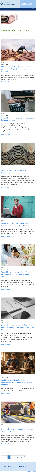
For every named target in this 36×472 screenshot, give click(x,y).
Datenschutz (23, 466)
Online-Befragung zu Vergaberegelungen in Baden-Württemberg (17, 119)
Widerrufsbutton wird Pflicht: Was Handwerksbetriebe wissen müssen (15, 224)
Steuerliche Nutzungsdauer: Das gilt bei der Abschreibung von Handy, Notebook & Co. (17, 327)
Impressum (7, 466)
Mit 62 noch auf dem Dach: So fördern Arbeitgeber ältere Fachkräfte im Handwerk (16, 69)
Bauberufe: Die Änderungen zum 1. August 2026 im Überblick (18, 430)
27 (21, 457)
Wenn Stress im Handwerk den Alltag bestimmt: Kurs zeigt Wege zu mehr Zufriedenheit (15, 274)
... (17, 457)
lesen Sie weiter (5, 82)
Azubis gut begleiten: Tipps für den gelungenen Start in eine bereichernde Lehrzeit (16, 382)
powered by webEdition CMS (31, 471)
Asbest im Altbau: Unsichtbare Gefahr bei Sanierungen (17, 171)
